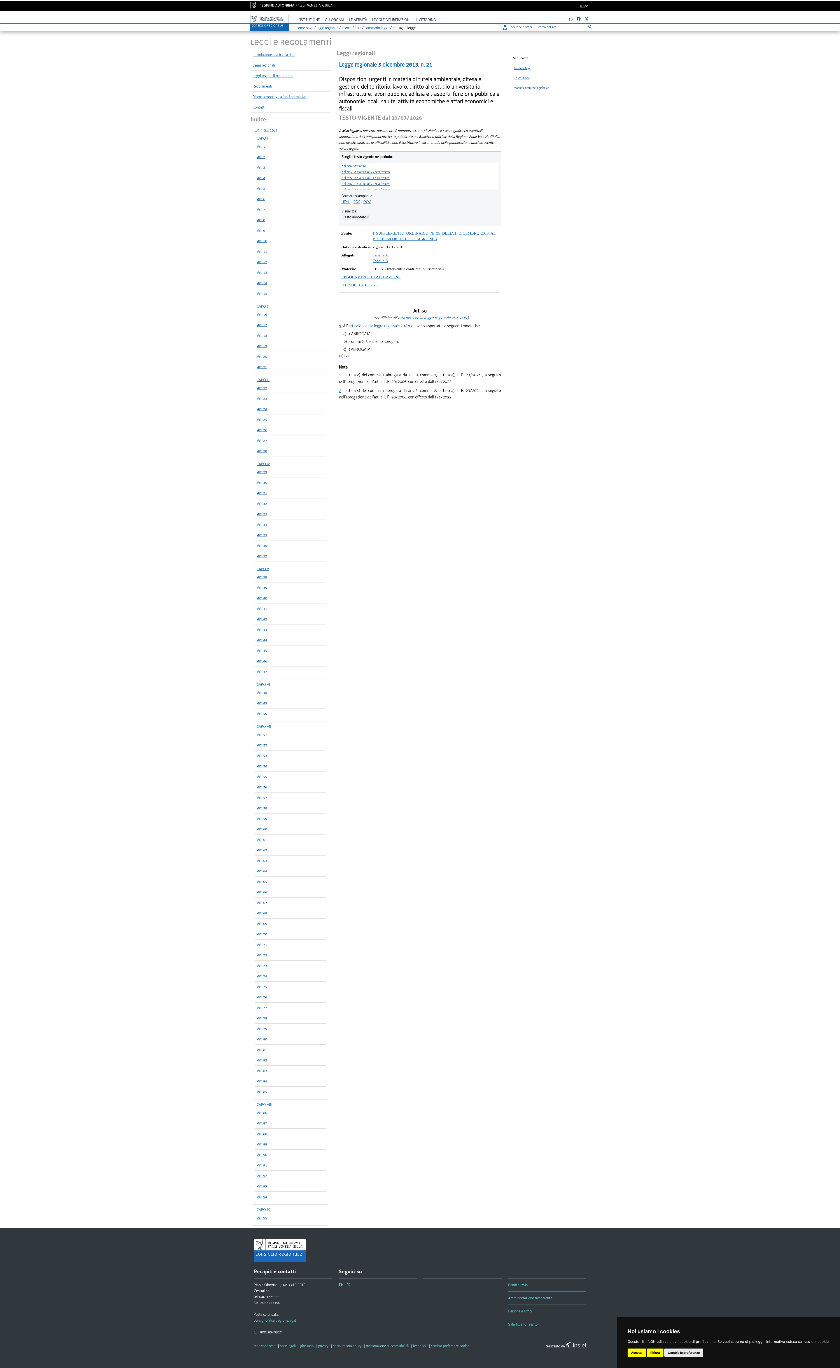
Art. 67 (262, 902)
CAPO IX (263, 1209)
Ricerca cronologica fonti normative (279, 96)
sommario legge (377, 27)
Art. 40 (262, 598)
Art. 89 (262, 1144)
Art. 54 (262, 766)
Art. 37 (262, 556)
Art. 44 (262, 640)
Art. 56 (262, 787)
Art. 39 (262, 587)
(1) (341, 356)
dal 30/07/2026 (353, 166)
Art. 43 (262, 629)
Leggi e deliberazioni (391, 20)
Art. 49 (262, 703)
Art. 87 (262, 1123)
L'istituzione (309, 20)
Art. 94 (262, 1196)
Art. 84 (262, 1081)
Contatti (259, 107)
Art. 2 (261, 156)
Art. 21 (262, 367)
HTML (345, 201)
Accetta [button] (636, 1352)
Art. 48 (262, 692)
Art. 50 (262, 713)
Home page (304, 27)
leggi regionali (327, 27)
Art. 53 (262, 755)
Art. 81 (262, 1049)
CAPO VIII (264, 1104)
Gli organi (334, 20)
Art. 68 (262, 913)
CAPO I (262, 138)
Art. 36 (262, 545)
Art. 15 (262, 293)
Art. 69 (262, 923)
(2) (346, 356)
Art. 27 (262, 440)
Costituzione (522, 78)
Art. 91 (262, 1165)
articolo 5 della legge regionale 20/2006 (432, 318)
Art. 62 (262, 850)
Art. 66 (262, 892)
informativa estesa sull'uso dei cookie (797, 1341)
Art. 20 (262, 356)
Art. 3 (261, 167)
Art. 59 (262, 818)
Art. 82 (262, 1060)
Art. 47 (262, 671)
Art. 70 (262, 934)
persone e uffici (521, 27)
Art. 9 (261, 230)
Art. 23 (262, 398)
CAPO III (263, 379)
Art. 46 (262, 661)
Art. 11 (262, 251)
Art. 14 (262, 283)
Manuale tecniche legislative (531, 88)
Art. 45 (262, 650)
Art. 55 (262, 776)
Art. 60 (262, 829)
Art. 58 (262, 808)
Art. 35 (262, 535)
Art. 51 (262, 734)
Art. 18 (262, 335)
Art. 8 (261, 219)
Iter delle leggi (522, 68)
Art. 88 (262, 1133)
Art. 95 (262, 1217)
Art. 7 (261, 209)
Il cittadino (425, 20)
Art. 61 (262, 839)
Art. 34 (262, 524)
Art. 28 (262, 451)
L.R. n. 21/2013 (266, 130)
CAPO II (263, 306)
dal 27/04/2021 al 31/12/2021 (365, 177)
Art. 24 (262, 409)
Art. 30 (262, 482)
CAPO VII (264, 726)
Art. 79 (262, 1028)
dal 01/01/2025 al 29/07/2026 (365, 172)
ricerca (346, 27)
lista (358, 27)
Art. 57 (262, 797)
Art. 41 (262, 608)
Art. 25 (262, 419)
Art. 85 (262, 1091)
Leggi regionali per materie (273, 75)
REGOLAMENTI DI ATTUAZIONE (371, 277)
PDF (357, 201)
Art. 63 (262, 860)
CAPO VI (263, 684)
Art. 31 (262, 493)
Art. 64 (262, 871)
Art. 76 (262, 997)
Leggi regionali (264, 65)
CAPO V (263, 568)
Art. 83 (262, 1070)
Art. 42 (262, 619)
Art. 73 (262, 965)
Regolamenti (262, 86)
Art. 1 (261, 146)
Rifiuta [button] (655, 1352)
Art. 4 (261, 177)
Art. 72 (262, 955)
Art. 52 (262, 745)
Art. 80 (262, 1039)
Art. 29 (262, 472)
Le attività (358, 20)
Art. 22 (262, 388)
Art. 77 (262, 1007)
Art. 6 (261, 198)
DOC (367, 201)
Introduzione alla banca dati (274, 54)
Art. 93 (262, 1186)
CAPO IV (263, 463)
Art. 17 (262, 325)
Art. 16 (262, 314)
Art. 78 (262, 1018)
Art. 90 (262, 1154)
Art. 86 (262, 1112)
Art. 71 (262, 944)
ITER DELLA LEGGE (359, 285)
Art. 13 (262, 272)
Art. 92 (262, 1175)
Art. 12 (262, 262)
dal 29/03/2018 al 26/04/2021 (365, 183)
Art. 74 (262, 976)
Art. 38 (262, 577)
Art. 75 (262, 986)
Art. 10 (262, 241)
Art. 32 (262, 503)
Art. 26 (262, 430)
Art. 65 (262, 881)
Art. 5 (261, 188)
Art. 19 (262, 346)
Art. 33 (262, 514)
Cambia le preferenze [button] (684, 1352)
